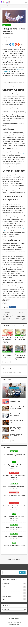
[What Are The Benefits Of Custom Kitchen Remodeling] (5, 436)
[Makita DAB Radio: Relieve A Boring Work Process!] (5, 401)
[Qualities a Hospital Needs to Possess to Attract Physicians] (20, 348)
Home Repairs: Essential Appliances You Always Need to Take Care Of (14, 393)
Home (12, 618)
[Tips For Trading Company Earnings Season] (5, 415)
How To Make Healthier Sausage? (14, 536)
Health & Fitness (7, 25)
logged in (11, 372)
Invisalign (22, 153)
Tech (3, 599)
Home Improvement (14, 388)
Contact (17, 618)
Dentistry (7, 300)
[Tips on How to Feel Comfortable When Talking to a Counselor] (7, 348)
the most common (13, 47)
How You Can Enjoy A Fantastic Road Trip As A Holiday (16, 429)
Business (4, 590)
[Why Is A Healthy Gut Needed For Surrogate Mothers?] (7, 332)
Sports (14, 462)
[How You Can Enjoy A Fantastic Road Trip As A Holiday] (5, 429)
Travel (3, 586)
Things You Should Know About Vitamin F (14, 486)
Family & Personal (7, 335)
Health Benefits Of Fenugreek (14, 527)
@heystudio (17, 559)
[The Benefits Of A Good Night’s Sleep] (20, 332)
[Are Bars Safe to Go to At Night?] (5, 422)
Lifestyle (4, 593)
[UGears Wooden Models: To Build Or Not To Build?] (5, 408)
